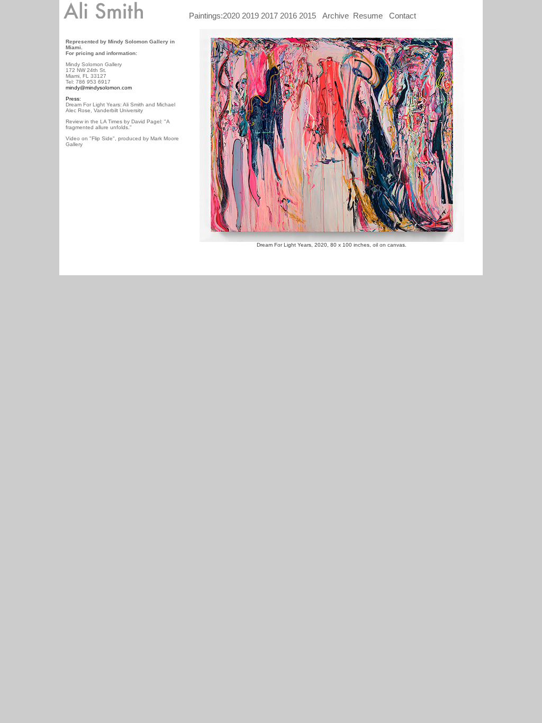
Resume (368, 15)
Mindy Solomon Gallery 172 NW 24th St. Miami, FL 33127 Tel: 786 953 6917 (94, 73)
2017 (268, 15)
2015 (307, 15)
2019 (250, 15)
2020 (232, 15)
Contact (402, 15)
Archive (335, 15)
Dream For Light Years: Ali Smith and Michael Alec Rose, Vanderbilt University (120, 107)
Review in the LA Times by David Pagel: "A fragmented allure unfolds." (117, 124)
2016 (287, 15)
